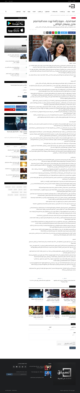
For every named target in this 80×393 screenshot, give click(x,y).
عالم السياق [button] (47, 11)
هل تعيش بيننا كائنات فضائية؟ (37, 299)
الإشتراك (9, 374)
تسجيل (6, 1)
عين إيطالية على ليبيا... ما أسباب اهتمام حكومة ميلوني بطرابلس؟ (12, 74)
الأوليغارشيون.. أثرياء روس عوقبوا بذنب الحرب (52, 316)
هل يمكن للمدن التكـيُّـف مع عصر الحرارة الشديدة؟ (69, 316)
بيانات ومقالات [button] (54, 11)
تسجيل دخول (11, 1)
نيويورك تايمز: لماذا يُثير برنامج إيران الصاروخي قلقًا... (13, 150)
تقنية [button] (24, 11)
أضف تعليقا (72, 348)
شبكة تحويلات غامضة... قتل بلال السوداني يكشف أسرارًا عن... (13, 55)
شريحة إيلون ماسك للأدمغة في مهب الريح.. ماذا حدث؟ (40, 280)
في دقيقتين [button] (40, 11)
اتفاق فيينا (10, 189)
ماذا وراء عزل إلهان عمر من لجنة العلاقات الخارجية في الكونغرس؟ (12, 169)
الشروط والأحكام (8, 390)
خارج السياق (71, 15)
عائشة (21, 192)
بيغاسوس (16, 195)
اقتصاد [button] (34, 11)
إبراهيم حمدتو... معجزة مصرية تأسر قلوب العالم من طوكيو (36, 316)
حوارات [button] (68, 11)
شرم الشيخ (20, 189)
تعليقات (73, 324)
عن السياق (69, 1)
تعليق (75, 332)
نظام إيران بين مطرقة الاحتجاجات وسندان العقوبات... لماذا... (12, 61)
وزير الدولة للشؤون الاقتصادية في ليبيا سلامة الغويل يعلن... (12, 175)
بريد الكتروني (73, 327)
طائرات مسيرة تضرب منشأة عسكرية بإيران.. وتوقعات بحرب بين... (12, 163)
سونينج (25, 189)
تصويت (24, 96)
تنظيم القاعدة (8, 187)
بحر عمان (13, 187)
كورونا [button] (29, 11)
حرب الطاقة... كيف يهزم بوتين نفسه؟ (37, 372)
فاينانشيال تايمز (19, 187)
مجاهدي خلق (10, 195)
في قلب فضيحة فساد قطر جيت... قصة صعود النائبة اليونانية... (12, 157)
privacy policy (14, 390)
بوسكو (25, 192)
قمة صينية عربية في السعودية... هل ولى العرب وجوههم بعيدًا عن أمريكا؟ (64, 281)
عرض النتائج (19, 96)
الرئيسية (73, 11)
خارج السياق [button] (18, 11)
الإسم (50, 327)
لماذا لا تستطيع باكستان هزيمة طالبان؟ (37, 377)
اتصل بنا (74, 1)
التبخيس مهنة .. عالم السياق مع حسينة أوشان (17, 132)
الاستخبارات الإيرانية (15, 192)
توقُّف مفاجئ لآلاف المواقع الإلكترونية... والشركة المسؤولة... (52, 299)
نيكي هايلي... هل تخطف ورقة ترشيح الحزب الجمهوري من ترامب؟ (36, 367)
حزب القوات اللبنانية (23, 195)
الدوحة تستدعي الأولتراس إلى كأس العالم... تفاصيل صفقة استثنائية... (70, 300)
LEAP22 (25, 187)
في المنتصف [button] (62, 11)
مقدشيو (15, 189)
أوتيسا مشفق (23, 197)
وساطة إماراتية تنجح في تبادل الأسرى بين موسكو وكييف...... (12, 68)
